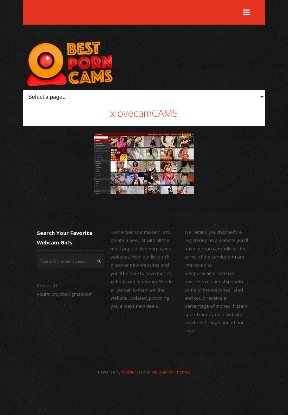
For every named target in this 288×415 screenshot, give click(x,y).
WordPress (132, 372)
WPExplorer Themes (170, 372)
